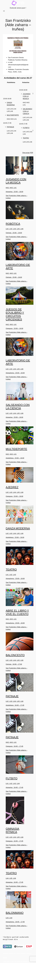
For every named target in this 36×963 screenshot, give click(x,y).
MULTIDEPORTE (13, 115)
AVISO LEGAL (28, 962)
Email (5, 958)
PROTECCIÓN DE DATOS (13, 962)
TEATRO (26, 138)
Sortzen (29, 949)
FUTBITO (26, 128)
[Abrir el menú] (4, 11)
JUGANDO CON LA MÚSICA (26, 96)
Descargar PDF (27, 153)
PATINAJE (10, 127)
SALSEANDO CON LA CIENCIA (27, 111)
